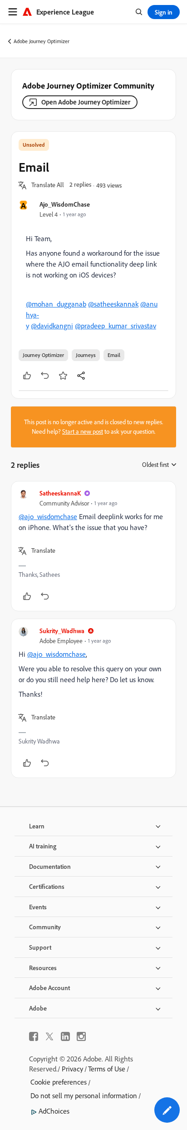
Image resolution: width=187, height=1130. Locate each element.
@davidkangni (52, 325)
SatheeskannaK (60, 493)
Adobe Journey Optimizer (41, 41)
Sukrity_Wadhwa (61, 630)
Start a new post (82, 431)
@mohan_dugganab (56, 303)
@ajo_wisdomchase (48, 516)
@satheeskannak (113, 303)
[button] (47, 185)
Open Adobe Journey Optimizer (85, 102)
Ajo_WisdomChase (64, 204)
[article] (93, 546)
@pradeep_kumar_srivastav (115, 325)
